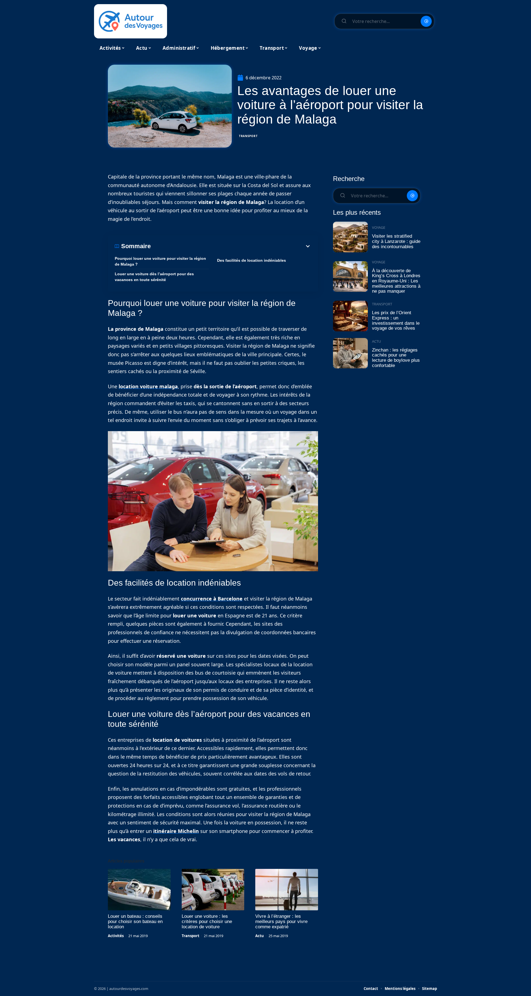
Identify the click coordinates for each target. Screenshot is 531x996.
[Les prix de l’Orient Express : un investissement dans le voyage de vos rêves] (350, 316)
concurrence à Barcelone (212, 598)
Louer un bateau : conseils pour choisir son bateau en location (135, 921)
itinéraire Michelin (176, 831)
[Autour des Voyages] (130, 21)
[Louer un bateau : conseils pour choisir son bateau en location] (139, 889)
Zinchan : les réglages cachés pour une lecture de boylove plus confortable (396, 357)
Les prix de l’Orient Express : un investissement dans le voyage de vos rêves (396, 320)
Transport (248, 136)
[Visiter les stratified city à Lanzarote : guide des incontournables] (350, 237)
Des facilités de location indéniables (251, 260)
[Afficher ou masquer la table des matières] (231, 246)
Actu (259, 935)
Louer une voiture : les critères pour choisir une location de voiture (207, 921)
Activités (116, 935)
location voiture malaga (148, 386)
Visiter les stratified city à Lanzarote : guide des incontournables (396, 241)
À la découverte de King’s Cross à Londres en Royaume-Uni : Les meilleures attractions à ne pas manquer (396, 281)
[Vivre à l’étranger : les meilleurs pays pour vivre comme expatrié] (286, 889)
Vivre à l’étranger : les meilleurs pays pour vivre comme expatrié (281, 921)
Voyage (378, 227)
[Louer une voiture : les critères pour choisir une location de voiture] (213, 889)
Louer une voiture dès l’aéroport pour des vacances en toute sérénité (154, 277)
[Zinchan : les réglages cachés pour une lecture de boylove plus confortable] (350, 353)
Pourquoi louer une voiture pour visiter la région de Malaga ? (160, 261)
